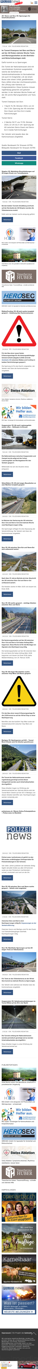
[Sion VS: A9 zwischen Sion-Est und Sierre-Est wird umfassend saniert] (19, 561)
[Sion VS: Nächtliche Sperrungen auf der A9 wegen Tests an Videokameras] (19, 962)
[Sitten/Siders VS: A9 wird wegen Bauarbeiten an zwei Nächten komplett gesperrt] (19, 500)
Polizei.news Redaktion (20, 46)
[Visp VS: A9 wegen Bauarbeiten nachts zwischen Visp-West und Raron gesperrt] (19, 691)
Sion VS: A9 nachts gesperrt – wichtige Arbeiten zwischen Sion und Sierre (19, 604)
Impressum (6, 1333)
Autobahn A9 (6, 360)
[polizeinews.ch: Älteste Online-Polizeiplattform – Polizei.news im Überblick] (19, 832)
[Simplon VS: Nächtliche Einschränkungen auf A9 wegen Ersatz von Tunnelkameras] (19, 187)
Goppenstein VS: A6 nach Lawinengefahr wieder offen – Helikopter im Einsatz (16, 426)
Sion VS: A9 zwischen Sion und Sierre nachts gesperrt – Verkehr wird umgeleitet (18, 887)
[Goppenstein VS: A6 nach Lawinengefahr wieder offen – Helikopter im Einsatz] (19, 439)
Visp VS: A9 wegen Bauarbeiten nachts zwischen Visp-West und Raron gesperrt (16, 672)
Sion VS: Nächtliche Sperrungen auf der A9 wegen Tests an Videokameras (17, 948)
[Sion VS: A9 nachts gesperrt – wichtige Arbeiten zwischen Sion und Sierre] (19, 620)
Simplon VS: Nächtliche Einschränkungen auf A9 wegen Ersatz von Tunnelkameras (18, 172)
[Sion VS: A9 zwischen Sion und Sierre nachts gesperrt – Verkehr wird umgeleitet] (19, 902)
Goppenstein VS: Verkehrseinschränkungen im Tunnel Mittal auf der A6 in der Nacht (18, 1002)
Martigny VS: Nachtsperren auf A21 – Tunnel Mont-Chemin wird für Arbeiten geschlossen (17, 741)
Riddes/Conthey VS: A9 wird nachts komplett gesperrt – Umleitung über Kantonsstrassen (18, 312)
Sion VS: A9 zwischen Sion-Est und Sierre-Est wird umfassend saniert (18, 548)
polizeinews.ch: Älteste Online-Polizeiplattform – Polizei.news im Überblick (18, 812)
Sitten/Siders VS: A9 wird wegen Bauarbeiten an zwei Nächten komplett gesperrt (19, 484)
